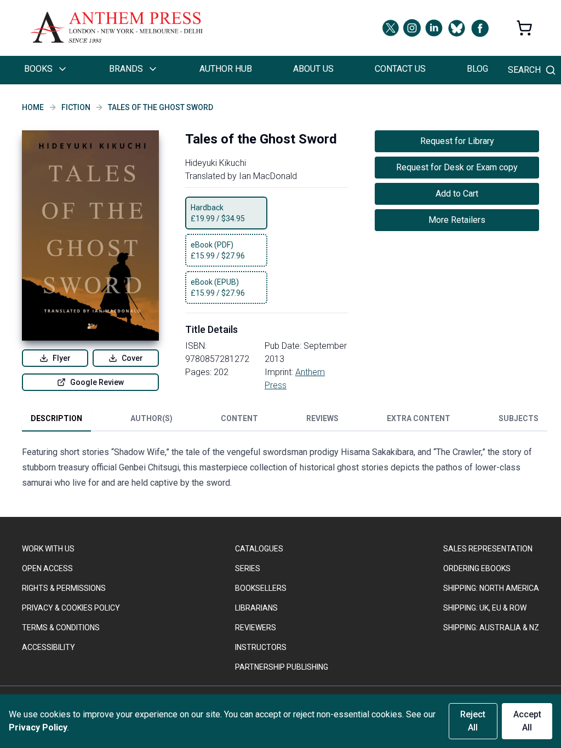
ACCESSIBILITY (48, 647)
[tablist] (284, 420)
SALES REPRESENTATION (488, 548)
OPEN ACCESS (47, 568)
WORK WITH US (48, 548)
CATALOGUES (259, 548)
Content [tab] (239, 418)
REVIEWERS (255, 627)
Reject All (472, 721)
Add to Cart (457, 193)
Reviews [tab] (322, 418)
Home (33, 107)
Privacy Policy (38, 727)
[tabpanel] (280, 470)
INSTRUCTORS (261, 647)
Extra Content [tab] (418, 418)
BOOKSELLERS (261, 588)
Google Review (97, 382)
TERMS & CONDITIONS (61, 627)
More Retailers (456, 220)
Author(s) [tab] (151, 418)
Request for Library (457, 141)
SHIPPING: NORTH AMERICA (491, 588)
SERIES (247, 568)
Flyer (62, 358)
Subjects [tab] (519, 418)
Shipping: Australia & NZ (491, 627)
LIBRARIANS (256, 607)
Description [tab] (56, 418)
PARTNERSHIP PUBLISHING (281, 667)
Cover (132, 358)
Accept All (527, 721)
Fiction (75, 107)
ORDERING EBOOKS (477, 568)
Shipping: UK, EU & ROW (484, 607)
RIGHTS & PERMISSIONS (64, 588)
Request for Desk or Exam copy (457, 167)
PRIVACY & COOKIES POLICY (71, 607)
